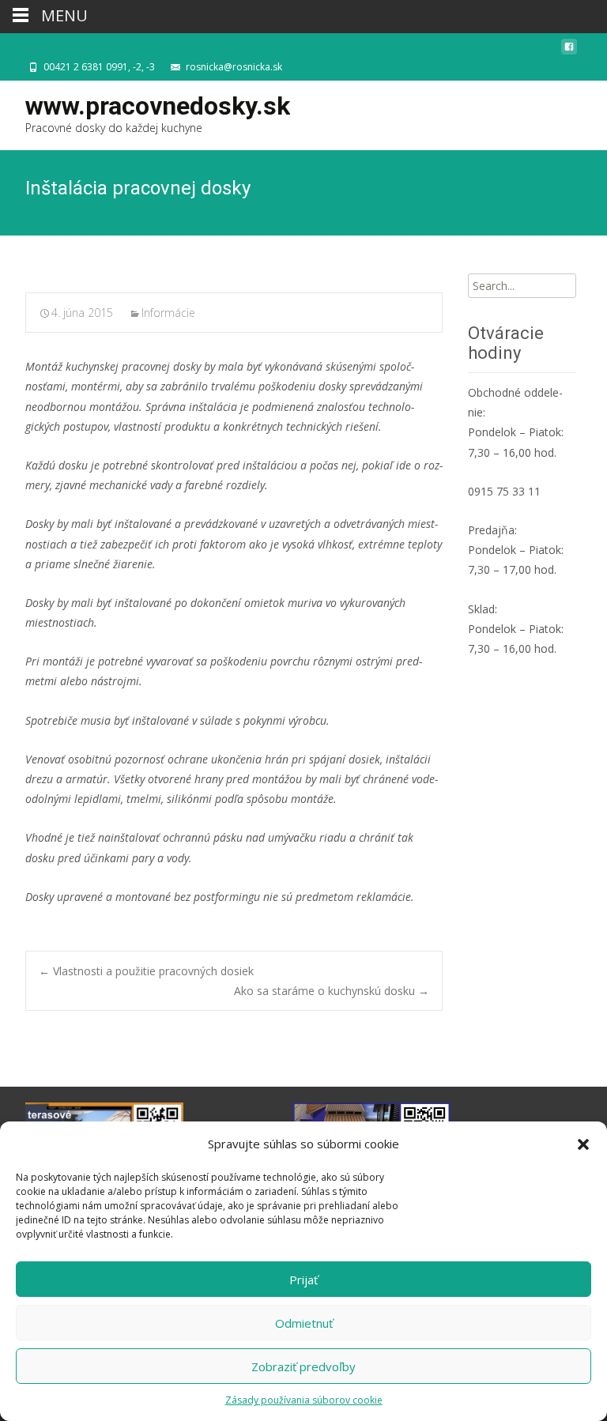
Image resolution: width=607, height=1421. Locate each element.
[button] (583, 1144)
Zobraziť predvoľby (303, 1366)
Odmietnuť (304, 1323)
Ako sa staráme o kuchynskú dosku (331, 990)
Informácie (168, 312)
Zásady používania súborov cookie (304, 1400)
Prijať (303, 1279)
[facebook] (569, 50)
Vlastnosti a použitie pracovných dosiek (146, 970)
